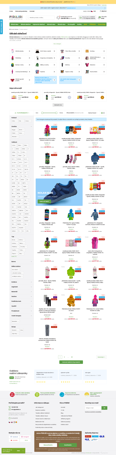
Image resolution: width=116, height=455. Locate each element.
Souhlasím (67, 445)
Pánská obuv (61, 24)
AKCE (85, 24)
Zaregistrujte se (71, 8)
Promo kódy (101, 24)
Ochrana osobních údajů (26, 452)
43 (72, 357)
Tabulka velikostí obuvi (42, 416)
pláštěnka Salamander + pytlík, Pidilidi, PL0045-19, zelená (71, 281)
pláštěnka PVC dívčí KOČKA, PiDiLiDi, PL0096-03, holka (47, 139)
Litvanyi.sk (88, 452)
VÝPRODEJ (92, 24)
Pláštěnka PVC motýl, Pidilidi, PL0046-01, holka (95, 309)
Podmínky (104, 5)
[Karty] (102, 113)
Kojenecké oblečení (39, 24)
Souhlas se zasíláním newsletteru (93, 412)
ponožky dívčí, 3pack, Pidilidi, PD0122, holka (71, 167)
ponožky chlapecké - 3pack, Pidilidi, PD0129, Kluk (57, 92)
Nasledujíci (101, 357)
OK (104, 408)
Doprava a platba (40, 410)
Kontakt (32, 11)
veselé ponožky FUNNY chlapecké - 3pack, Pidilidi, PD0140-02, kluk (95, 92)
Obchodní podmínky (21, 11)
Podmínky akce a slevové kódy (44, 427)
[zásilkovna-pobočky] (88, 436)
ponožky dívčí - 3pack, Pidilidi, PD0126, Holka (47, 281)
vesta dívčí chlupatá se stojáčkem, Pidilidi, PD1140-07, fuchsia (95, 252)
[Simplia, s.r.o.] (104, 452)
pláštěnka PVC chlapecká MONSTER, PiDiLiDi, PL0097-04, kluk (47, 252)
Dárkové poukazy (65, 421)
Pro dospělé (71, 24)
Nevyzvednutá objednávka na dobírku (46, 424)
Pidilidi (62, 37)
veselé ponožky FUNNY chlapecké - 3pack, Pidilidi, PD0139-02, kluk (71, 139)
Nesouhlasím (48, 445)
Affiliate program (65, 419)
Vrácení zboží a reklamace (43, 419)
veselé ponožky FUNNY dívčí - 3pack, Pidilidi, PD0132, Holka (95, 281)
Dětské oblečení (26, 24)
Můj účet (104, 11)
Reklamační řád (40, 421)
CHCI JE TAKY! (44, 201)
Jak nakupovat (40, 407)
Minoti (67, 37)
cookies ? (58, 441)
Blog (62, 413)
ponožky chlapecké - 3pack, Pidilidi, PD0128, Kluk (47, 223)
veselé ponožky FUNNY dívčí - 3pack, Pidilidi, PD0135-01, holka (71, 252)
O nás (11, 11)
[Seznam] (104, 113)
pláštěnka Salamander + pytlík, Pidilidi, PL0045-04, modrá (95, 167)
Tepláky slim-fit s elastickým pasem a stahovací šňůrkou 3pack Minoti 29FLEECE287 (47, 310)
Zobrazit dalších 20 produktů (71, 362)
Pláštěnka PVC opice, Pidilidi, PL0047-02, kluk (71, 223)
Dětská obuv (14, 24)
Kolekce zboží (64, 424)
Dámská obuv (51, 24)
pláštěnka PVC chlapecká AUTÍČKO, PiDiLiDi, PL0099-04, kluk (95, 223)
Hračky (79, 24)
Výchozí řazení (92, 113)
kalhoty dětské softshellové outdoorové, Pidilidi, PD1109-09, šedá (47, 340)
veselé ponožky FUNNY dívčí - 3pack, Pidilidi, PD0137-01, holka (27, 92)
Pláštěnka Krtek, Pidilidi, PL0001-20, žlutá (71, 309)
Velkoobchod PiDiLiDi (66, 416)
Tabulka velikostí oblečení (43, 413)
